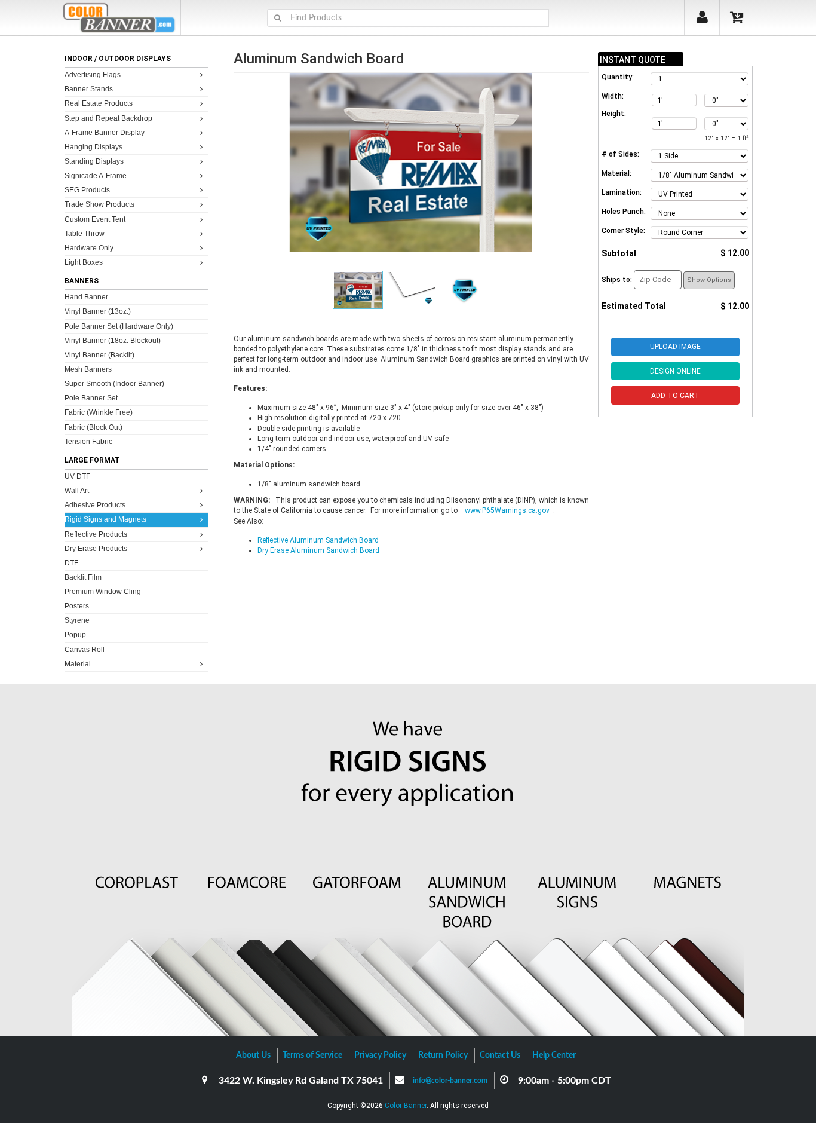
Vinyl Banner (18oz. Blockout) (113, 340)
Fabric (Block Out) (93, 427)
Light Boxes (84, 262)
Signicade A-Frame (96, 176)
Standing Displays (94, 161)
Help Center (554, 1055)
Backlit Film (83, 577)
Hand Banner (86, 297)
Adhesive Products (95, 505)
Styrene (77, 620)
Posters (77, 606)
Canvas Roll (85, 649)
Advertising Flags (93, 75)
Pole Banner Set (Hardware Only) (119, 326)
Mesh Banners (88, 369)
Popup (75, 635)
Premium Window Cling (103, 591)
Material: (616, 173)
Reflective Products (96, 534)
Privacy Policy (380, 1055)
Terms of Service (312, 1055)
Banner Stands (89, 89)
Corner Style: (623, 231)
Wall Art (77, 490)
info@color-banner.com (450, 1080)
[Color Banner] (120, 17)
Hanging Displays (93, 147)
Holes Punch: (624, 211)
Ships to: (617, 280)
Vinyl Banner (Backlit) (99, 355)
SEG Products (87, 190)
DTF (71, 563)
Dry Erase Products (96, 548)
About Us (253, 1055)
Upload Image (675, 346)
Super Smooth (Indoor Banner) (114, 384)
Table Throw (85, 234)
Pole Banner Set (91, 398)
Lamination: (622, 192)
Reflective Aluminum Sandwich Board (318, 540)
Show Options (709, 280)
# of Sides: (620, 154)
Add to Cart (675, 395)
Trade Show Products (99, 204)
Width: (613, 96)
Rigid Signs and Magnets (105, 519)
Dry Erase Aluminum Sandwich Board (318, 550)
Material (78, 664)
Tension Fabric (88, 441)
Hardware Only (89, 248)
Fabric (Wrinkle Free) (99, 412)
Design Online (675, 371)
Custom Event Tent (95, 219)
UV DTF (77, 476)
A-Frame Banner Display (105, 132)
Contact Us (500, 1055)
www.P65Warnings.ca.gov (509, 510)
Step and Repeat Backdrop (108, 118)
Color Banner (406, 1105)
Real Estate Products (99, 103)
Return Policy (443, 1055)
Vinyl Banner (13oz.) (98, 311)
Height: (614, 113)
